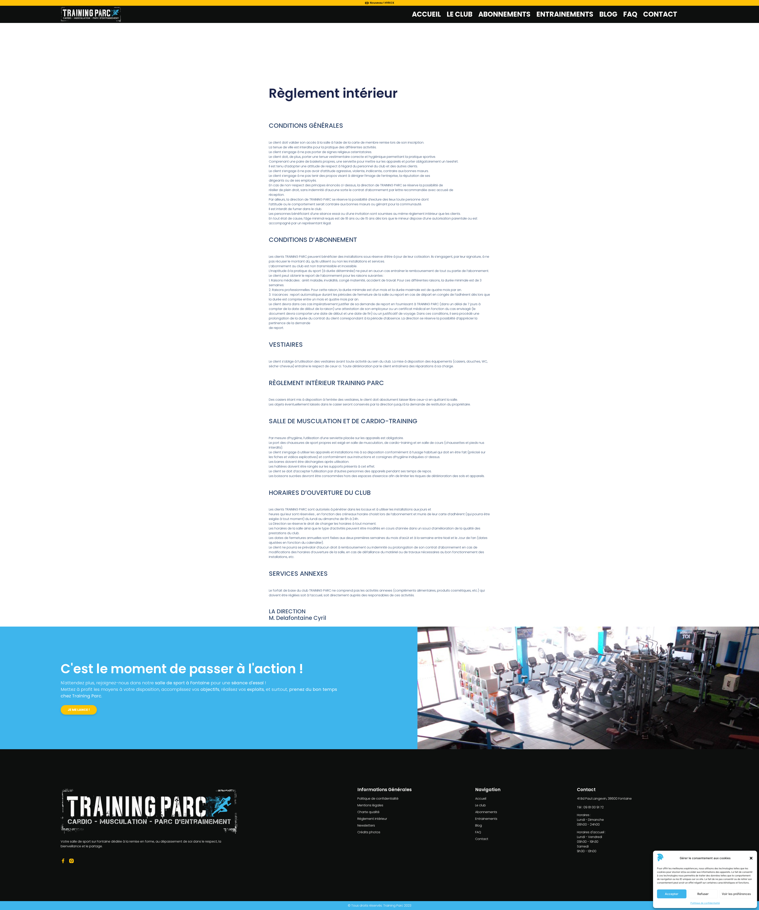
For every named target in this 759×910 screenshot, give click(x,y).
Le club (459, 14)
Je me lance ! (79, 709)
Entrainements (564, 14)
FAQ (630, 14)
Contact (660, 14)
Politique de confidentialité (705, 902)
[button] (751, 858)
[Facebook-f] (63, 861)
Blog (608, 14)
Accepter (671, 894)
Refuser (703, 894)
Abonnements (504, 14)
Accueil (426, 14)
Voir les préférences (736, 894)
